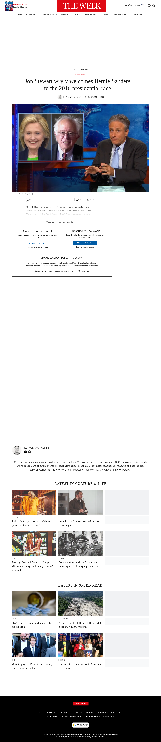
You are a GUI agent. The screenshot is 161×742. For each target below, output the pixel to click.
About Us (41, 712)
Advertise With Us (55, 716)
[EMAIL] (30, 451)
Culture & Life (84, 69)
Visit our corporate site (110, 735)
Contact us (84, 271)
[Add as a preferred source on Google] (80, 725)
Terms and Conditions (84, 712)
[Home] (20, 14)
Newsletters (65, 14)
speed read (80, 74)
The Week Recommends (48, 14)
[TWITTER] (26, 451)
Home (73, 69)
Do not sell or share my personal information (92, 716)
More (106, 14)
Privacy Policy (102, 712)
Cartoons (77, 14)
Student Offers (136, 14)
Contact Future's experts (59, 712)
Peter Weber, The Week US (76, 97)
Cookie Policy (117, 712)
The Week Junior (120, 14)
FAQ (66, 716)
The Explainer (30, 14)
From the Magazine (92, 14)
